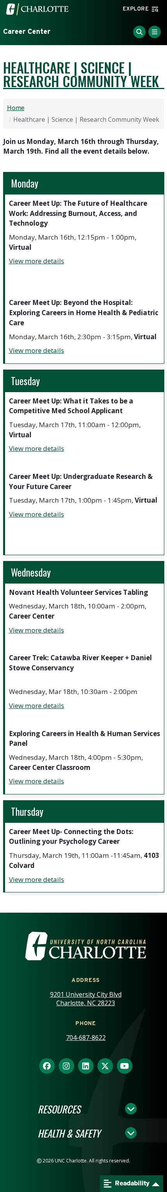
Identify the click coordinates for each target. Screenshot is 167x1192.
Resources (59, 1109)
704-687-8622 (86, 1037)
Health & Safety (69, 1133)
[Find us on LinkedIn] (86, 1066)
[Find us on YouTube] (124, 1066)
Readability (132, 1183)
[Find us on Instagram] (66, 1066)
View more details (36, 260)
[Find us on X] (105, 1066)
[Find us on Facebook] (47, 1066)
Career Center (26, 31)
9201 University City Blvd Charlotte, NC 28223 (86, 999)
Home (15, 107)
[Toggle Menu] (154, 32)
